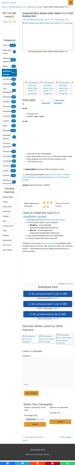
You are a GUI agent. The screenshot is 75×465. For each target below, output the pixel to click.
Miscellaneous (8, 130)
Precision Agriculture (7, 145)
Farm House (7, 250)
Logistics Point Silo (52, 175)
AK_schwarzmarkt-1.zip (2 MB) (49, 303)
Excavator (7, 211)
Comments (46, 103)
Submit (35, 424)
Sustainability (8, 161)
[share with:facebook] (7, 463)
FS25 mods (7, 45)
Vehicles (6, 175)
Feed (5, 231)
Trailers (6, 171)
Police (5, 202)
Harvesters (7, 106)
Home (32, 454)
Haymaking (7, 111)
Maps (5, 126)
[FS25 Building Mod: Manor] (30, 339)
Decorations (7, 84)
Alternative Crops (7, 51)
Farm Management (8, 90)
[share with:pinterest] (52, 463)
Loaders (6, 121)
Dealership (7, 240)
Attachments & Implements (9, 59)
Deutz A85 (7, 207)
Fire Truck (7, 245)
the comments (48, 243)
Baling (5, 66)
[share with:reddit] (37, 463)
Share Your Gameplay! (59, 101)
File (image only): (31, 415)
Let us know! (69, 283)
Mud (4, 221)
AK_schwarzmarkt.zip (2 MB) (49, 314)
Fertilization (7, 97)
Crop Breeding (8, 79)
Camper (6, 216)
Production (7, 151)
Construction (8, 226)
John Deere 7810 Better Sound (33, 437)
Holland (6, 235)
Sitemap (39, 454)
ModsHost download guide (53, 220)
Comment (26, 356)
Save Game (7, 156)
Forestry (6, 102)
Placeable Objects (6, 136)
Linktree (46, 454)
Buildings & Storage (7, 72)
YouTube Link (55, 413)
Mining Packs (8, 197)
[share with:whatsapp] (67, 463)
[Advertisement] (9, 31)
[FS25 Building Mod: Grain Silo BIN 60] (48, 339)
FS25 (24, 20)
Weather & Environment (8, 181)
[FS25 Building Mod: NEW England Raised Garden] (65, 339)
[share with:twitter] (22, 463)
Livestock (6, 116)
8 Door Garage (66, 437)
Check (55, 298)
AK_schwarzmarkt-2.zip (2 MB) (49, 293)
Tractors (6, 166)
